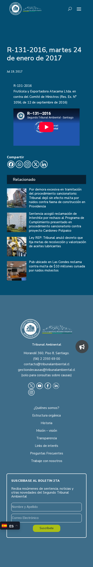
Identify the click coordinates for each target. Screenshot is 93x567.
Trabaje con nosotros (46, 461)
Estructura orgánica (46, 415)
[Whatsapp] (19, 164)
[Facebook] (11, 164)
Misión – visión (46, 430)
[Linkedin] (44, 164)
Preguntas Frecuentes (46, 453)
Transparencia (46, 438)
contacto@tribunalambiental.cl (46, 364)
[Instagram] (27, 164)
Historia (46, 423)
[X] (35, 164)
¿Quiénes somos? (46, 408)
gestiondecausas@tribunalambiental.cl (46, 370)
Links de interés (46, 446)
